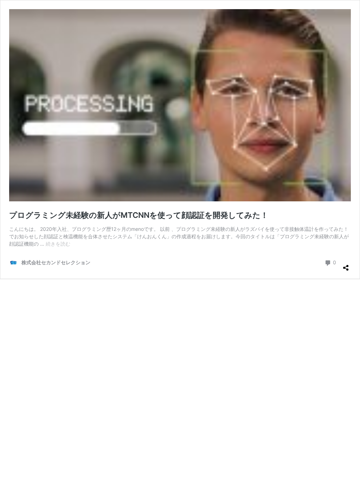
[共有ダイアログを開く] (346, 265)
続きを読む (58, 244)
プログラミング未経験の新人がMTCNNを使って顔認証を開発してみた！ (138, 215)
